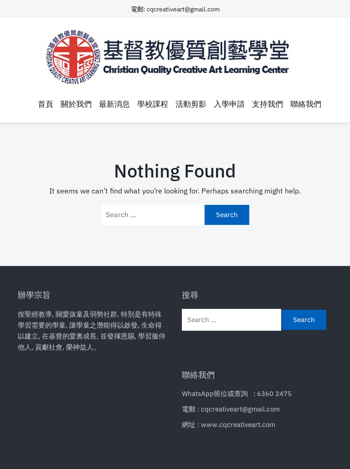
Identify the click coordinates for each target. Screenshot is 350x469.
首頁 (45, 104)
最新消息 (114, 104)
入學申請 (229, 104)
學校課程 (152, 104)
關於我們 (76, 104)
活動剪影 (190, 104)
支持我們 (267, 104)
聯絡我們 (305, 104)
